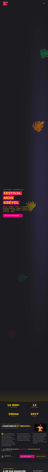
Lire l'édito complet (26, 456)
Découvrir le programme (12, 215)
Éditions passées (40, 456)
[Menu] (44, 3)
